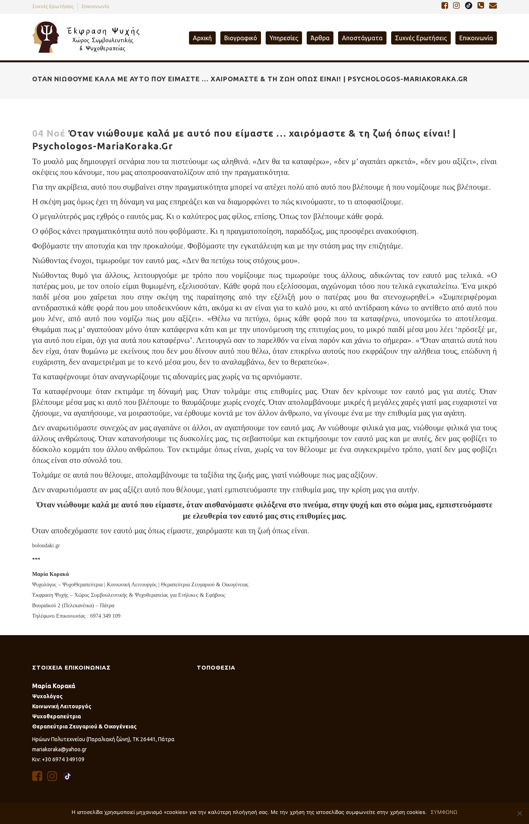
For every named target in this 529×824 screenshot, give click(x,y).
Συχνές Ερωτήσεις (53, 6)
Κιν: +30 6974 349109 (58, 759)
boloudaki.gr (46, 545)
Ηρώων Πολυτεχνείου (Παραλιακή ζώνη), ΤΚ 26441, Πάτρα (103, 739)
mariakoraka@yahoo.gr (59, 749)
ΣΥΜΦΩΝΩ (444, 812)
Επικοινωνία (95, 6)
